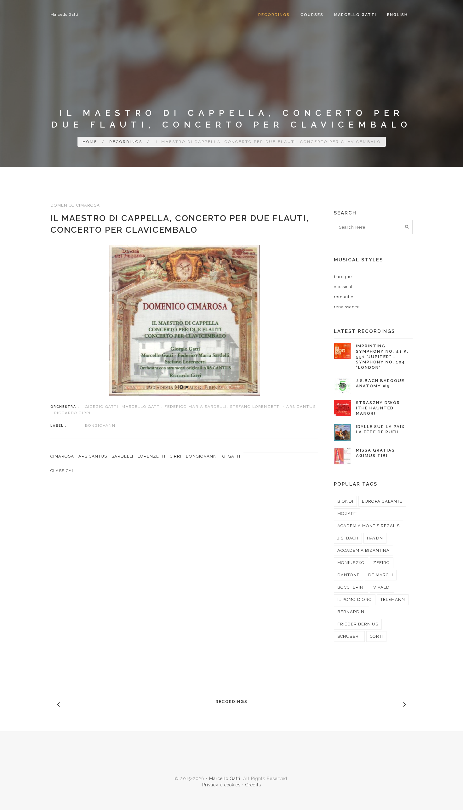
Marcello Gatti (64, 14)
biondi (345, 501)
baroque (343, 276)
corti (376, 636)
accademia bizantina (363, 550)
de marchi (380, 575)
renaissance (347, 307)
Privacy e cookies (221, 784)
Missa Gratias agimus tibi (375, 453)
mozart (347, 513)
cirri (175, 456)
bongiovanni (202, 456)
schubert (349, 636)
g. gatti (231, 456)
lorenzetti (151, 456)
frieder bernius (357, 624)
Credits (253, 784)
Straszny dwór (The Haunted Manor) (378, 408)
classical (62, 470)
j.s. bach (347, 538)
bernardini (351, 611)
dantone (348, 575)
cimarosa (62, 456)
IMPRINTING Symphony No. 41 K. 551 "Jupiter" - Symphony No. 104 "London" (382, 357)
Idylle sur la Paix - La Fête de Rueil (382, 429)
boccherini (351, 587)
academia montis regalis (368, 525)
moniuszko (351, 562)
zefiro (381, 562)
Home (90, 142)
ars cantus (92, 456)
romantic (343, 296)
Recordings (274, 15)
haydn (375, 538)
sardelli (122, 456)
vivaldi (382, 587)
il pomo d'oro (354, 599)
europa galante (382, 501)
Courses (311, 15)
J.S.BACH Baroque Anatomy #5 (380, 383)
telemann (392, 599)
